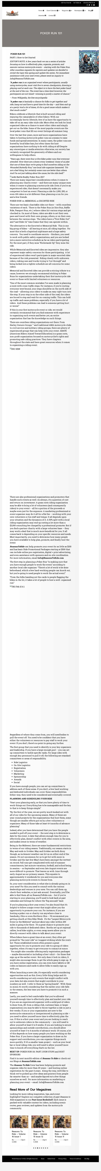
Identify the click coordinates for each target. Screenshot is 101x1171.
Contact (51, 15)
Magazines (65, 10)
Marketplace (78, 10)
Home (40, 10)
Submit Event (51, 1158)
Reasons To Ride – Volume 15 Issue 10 (61, 1134)
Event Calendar (52, 10)
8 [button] (47, 1148)
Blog (89, 10)
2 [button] (35, 1148)
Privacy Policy (62, 1158)
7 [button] (45, 1148)
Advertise (41, 15)
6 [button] (43, 1148)
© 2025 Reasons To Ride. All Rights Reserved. (25, 1158)
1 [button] (33, 1148)
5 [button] (41, 1148)
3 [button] (37, 1148)
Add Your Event (65, 2)
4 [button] (39, 1148)
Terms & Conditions (75, 1158)
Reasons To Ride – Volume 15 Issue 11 (40, 1134)
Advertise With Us (88, 2)
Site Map (86, 1158)
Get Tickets (76, 2)
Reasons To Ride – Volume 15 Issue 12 (19, 1134)
